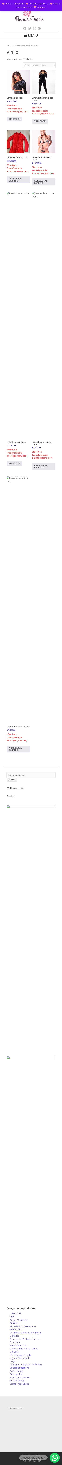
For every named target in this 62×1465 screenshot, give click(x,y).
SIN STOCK (14, 118)
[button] (55, 1458)
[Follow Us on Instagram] (33, 28)
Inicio (9, 45)
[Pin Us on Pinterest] (38, 28)
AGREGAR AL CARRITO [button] (15, 179)
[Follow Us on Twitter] (28, 28)
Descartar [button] (41, 6)
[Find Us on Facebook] (23, 28)
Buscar (12, 780)
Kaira (38, 1455)
